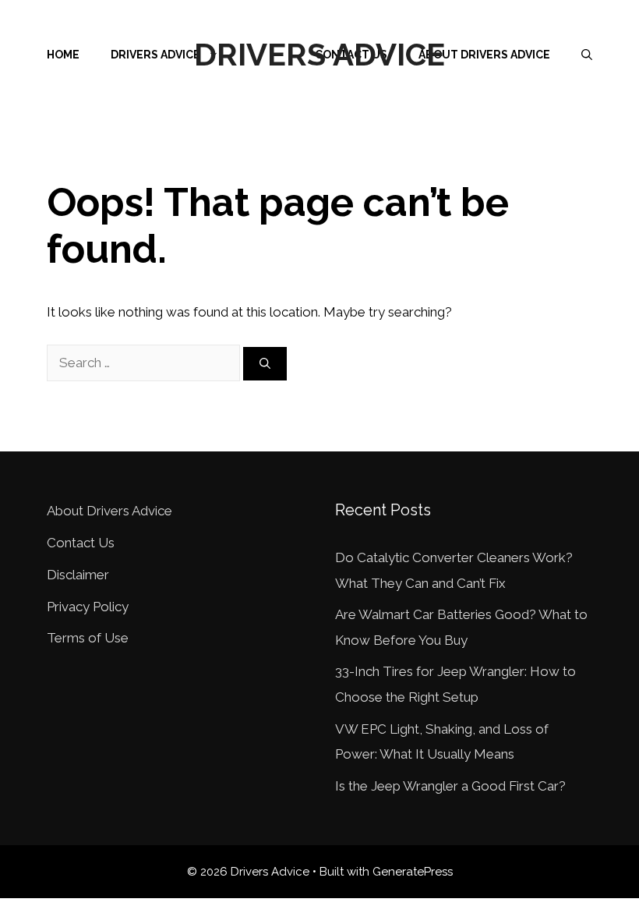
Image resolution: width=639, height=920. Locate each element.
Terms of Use (88, 638)
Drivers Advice (319, 54)
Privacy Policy (88, 606)
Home (63, 54)
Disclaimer (78, 574)
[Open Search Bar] (587, 54)
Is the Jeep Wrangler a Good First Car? (450, 786)
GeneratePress (412, 872)
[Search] (265, 363)
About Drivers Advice (484, 54)
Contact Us (81, 542)
